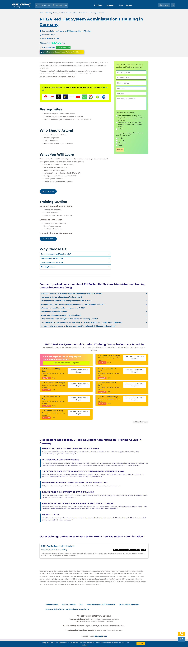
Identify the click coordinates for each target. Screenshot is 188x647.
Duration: (54, 550)
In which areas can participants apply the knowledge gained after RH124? (71, 293)
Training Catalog (52, 13)
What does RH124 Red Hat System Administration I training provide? (69, 319)
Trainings (98, 5)
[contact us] (181, 639)
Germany (165, 5)
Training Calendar (69, 604)
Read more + (48, 191)
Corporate (110, 5)
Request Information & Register (66, 363)
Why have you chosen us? (125, 113)
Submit (120, 150)
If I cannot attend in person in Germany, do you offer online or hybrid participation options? (78, 326)
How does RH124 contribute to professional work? (61, 297)
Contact (129, 5)
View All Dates (140, 422)
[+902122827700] (181, 635)
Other (120, 129)
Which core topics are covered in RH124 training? (61, 315)
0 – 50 (120, 138)
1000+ (120, 145)
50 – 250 (121, 140)
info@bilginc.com (60, 5)
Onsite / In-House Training (52, 263)
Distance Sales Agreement (129, 604)
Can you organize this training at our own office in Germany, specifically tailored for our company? (81, 322)
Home (42, 13)
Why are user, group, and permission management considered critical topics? (73, 304)
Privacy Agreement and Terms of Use (101, 604)
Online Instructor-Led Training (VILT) (56, 254)
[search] (173, 5)
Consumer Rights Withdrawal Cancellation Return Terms (67, 609)
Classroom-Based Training (52, 258)
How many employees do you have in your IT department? (129, 134)
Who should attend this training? (54, 311)
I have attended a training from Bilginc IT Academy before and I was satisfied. (131, 118)
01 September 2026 (63, 47)
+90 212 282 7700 (44, 5)
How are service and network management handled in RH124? (66, 301)
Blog (121, 5)
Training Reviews (48, 267)
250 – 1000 (122, 143)
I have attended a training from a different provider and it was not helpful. (130, 124)
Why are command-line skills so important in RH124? (63, 308)
